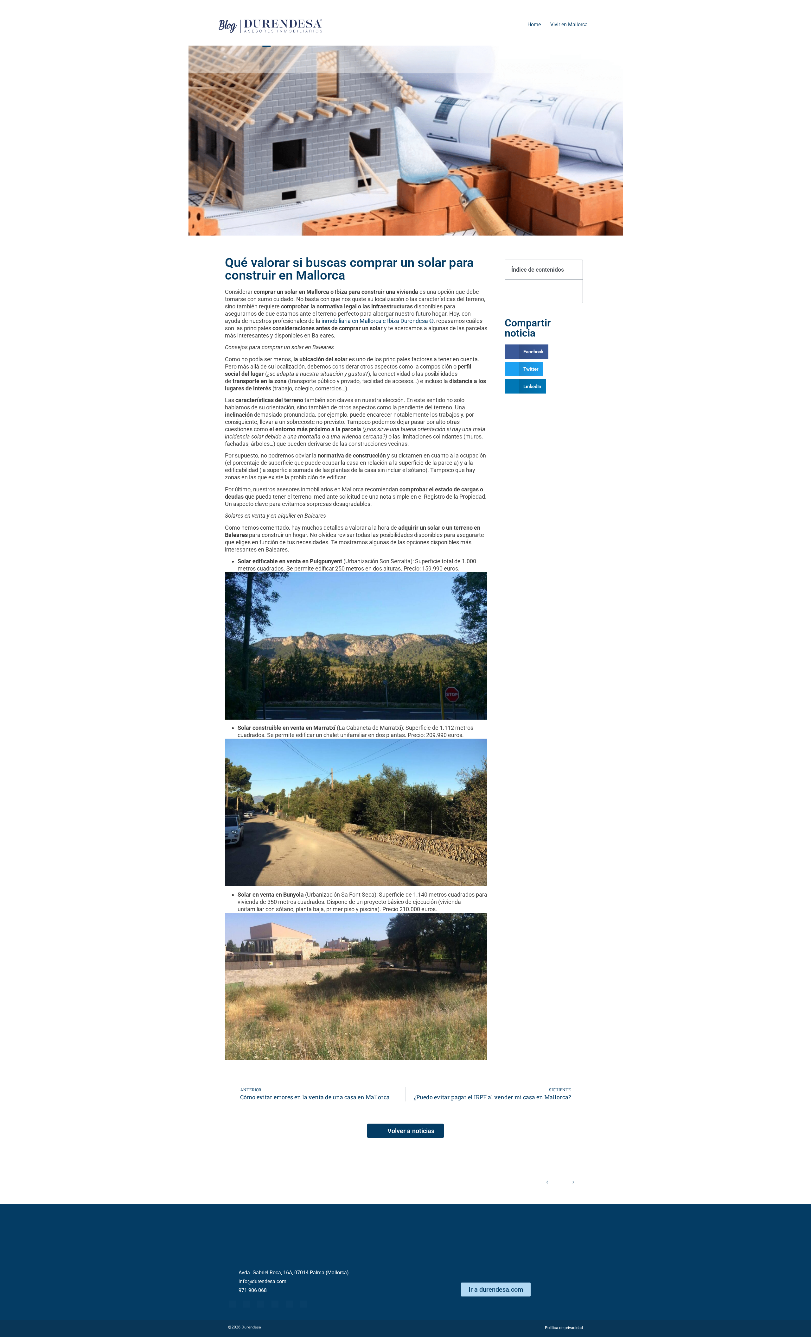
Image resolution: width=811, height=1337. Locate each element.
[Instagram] (303, 1304)
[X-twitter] (246, 1304)
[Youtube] (260, 1304)
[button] (574, 269)
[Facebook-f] (232, 1304)
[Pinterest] (289, 1304)
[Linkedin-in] (274, 1304)
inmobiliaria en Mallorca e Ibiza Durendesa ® (378, 321)
